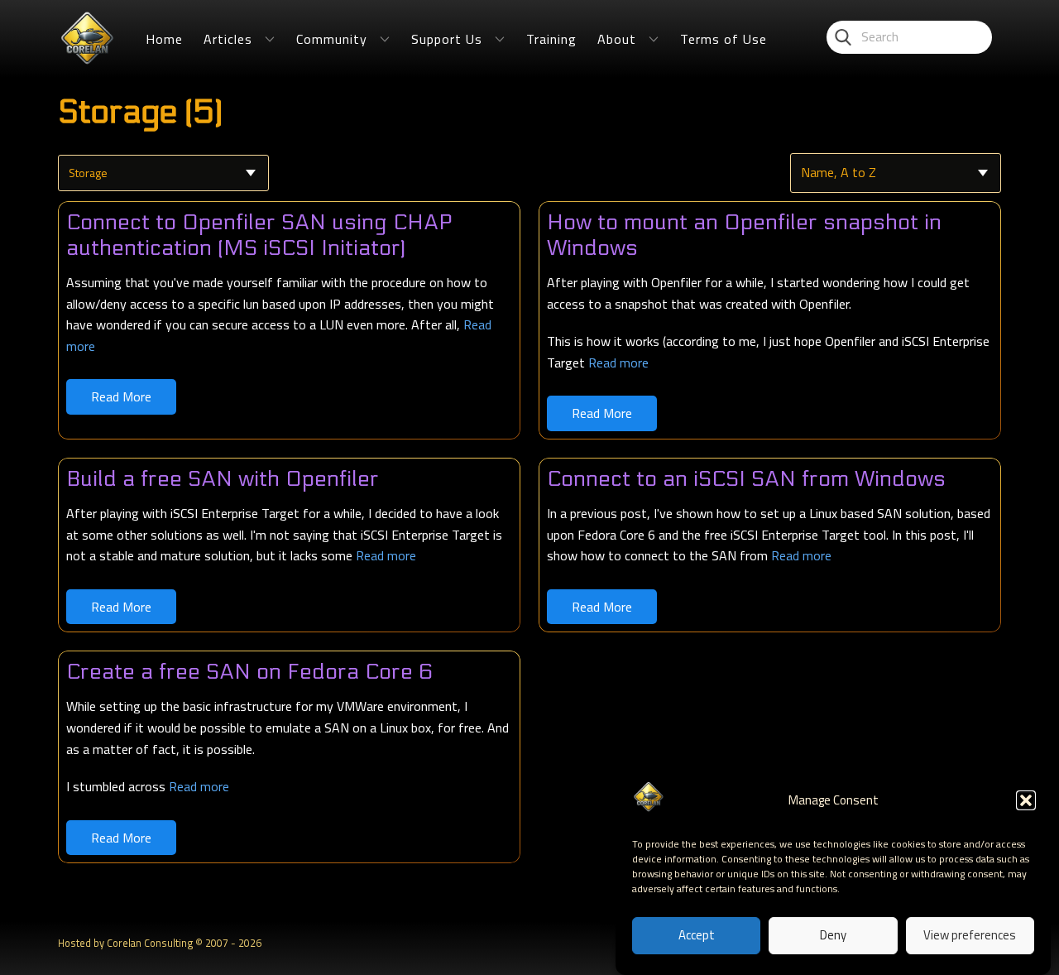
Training (551, 39)
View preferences (969, 935)
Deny (833, 935)
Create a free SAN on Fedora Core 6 (249, 671)
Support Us (446, 39)
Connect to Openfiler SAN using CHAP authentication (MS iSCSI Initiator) (259, 235)
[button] (1026, 800)
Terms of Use (723, 39)
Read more (618, 362)
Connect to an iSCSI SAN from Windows (746, 479)
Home (164, 39)
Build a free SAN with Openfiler (222, 479)
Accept (696, 935)
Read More (121, 396)
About (616, 39)
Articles (228, 39)
